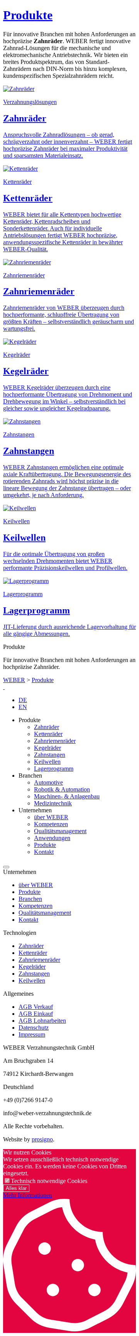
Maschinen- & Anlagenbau (67, 796)
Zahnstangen (49, 754)
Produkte (28, 15)
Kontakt (44, 852)
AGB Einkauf (36, 1013)
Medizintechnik (53, 803)
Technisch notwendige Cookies (49, 1181)
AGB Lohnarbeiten (42, 1020)
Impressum (32, 1034)
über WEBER (51, 817)
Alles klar (16, 1188)
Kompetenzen (51, 824)
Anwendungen (52, 838)
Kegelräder (47, 747)
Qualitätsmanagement (60, 831)
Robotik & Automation (62, 789)
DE (23, 700)
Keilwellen (47, 761)
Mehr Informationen (27, 1195)
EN (23, 707)
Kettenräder (48, 734)
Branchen (30, 899)
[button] (6, 867)
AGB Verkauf (36, 1006)
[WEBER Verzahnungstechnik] (4, 687)
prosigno (42, 1139)
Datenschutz (34, 1027)
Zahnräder (46, 727)
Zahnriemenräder (55, 741)
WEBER (14, 680)
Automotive (48, 782)
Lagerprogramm (53, 768)
